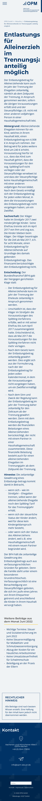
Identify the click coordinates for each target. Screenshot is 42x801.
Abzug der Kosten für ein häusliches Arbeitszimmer (21, 651)
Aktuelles (18, 21)
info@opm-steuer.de (21, 765)
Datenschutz (28, 787)
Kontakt (11, 787)
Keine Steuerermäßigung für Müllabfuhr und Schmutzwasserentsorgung (22, 643)
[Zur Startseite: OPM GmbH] (32, 6)
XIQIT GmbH (25, 796)
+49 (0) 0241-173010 (21, 749)
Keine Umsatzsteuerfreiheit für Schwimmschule (22, 658)
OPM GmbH (8, 21)
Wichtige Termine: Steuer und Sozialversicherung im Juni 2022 (22, 633)
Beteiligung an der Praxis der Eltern (21, 665)
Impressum (19, 787)
